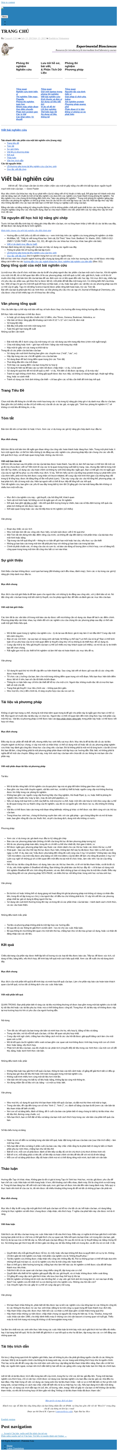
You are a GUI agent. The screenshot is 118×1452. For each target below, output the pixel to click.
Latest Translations (15, 24)
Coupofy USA (11, 38)
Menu (4, 17)
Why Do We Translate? (17, 21)
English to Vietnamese (59, 38)
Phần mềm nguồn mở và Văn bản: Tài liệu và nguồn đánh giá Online (34, 1436)
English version (8, 1419)
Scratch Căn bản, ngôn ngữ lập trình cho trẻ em (24, 1433)
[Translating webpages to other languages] (42, 9)
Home (10, 1446)
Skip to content (8, 2)
